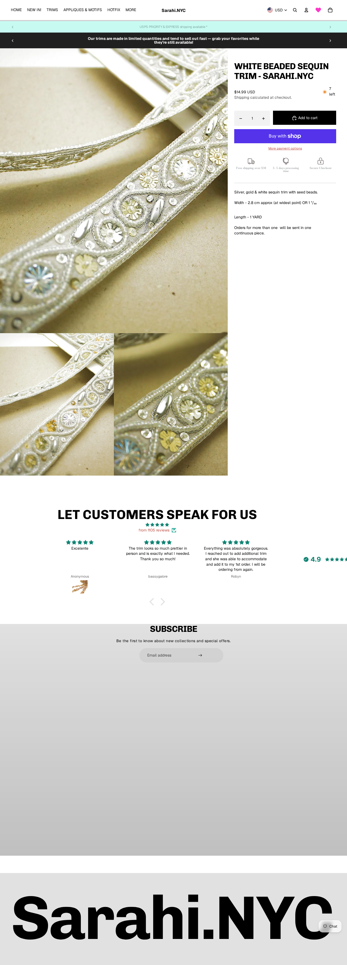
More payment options (285, 148)
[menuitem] (16, 10)
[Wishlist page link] (318, 10)
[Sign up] (200, 655)
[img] (157, 525)
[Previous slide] (13, 27)
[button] (153, 602)
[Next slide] (330, 27)
